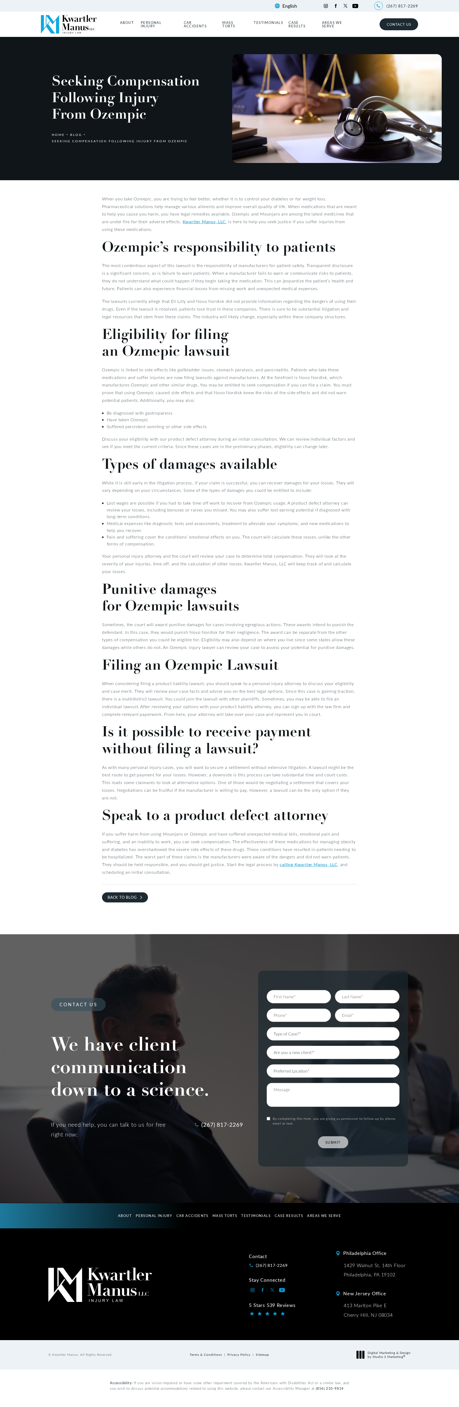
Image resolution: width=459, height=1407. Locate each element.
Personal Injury (151, 24)
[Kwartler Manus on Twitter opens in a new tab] (345, 6)
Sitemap (262, 1354)
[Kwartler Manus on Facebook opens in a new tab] (335, 6)
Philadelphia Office (365, 1253)
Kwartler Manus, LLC (204, 221)
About (127, 22)
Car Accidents (195, 24)
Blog (76, 134)
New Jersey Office (364, 1293)
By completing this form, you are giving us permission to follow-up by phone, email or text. (334, 1120)
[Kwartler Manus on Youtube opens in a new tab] (355, 6)
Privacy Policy (238, 1354)
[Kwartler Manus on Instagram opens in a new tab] (325, 6)
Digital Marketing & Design (389, 1355)
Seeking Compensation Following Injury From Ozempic (120, 141)
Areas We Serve (332, 24)
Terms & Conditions (206, 1354)
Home (58, 134)
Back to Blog (122, 897)
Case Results (296, 24)
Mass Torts (228, 24)
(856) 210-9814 (330, 1388)
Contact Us (399, 24)
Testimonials (268, 22)
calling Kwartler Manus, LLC (309, 864)
